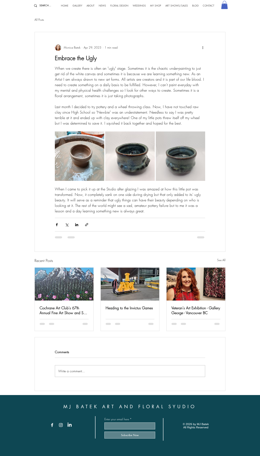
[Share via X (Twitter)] (67, 225)
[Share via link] (87, 225)
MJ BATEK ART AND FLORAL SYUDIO (129, 406)
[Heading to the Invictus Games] (130, 284)
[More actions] (202, 47)
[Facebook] (52, 425)
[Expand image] (79, 156)
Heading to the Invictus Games (129, 307)
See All (221, 260)
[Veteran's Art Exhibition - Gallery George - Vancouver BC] (196, 284)
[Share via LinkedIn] (77, 225)
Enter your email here (116, 419)
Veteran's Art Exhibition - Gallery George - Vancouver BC (195, 310)
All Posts (39, 20)
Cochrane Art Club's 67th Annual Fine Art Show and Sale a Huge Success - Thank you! (64, 310)
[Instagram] (60, 425)
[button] (224, 5)
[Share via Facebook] (57, 225)
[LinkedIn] (69, 425)
